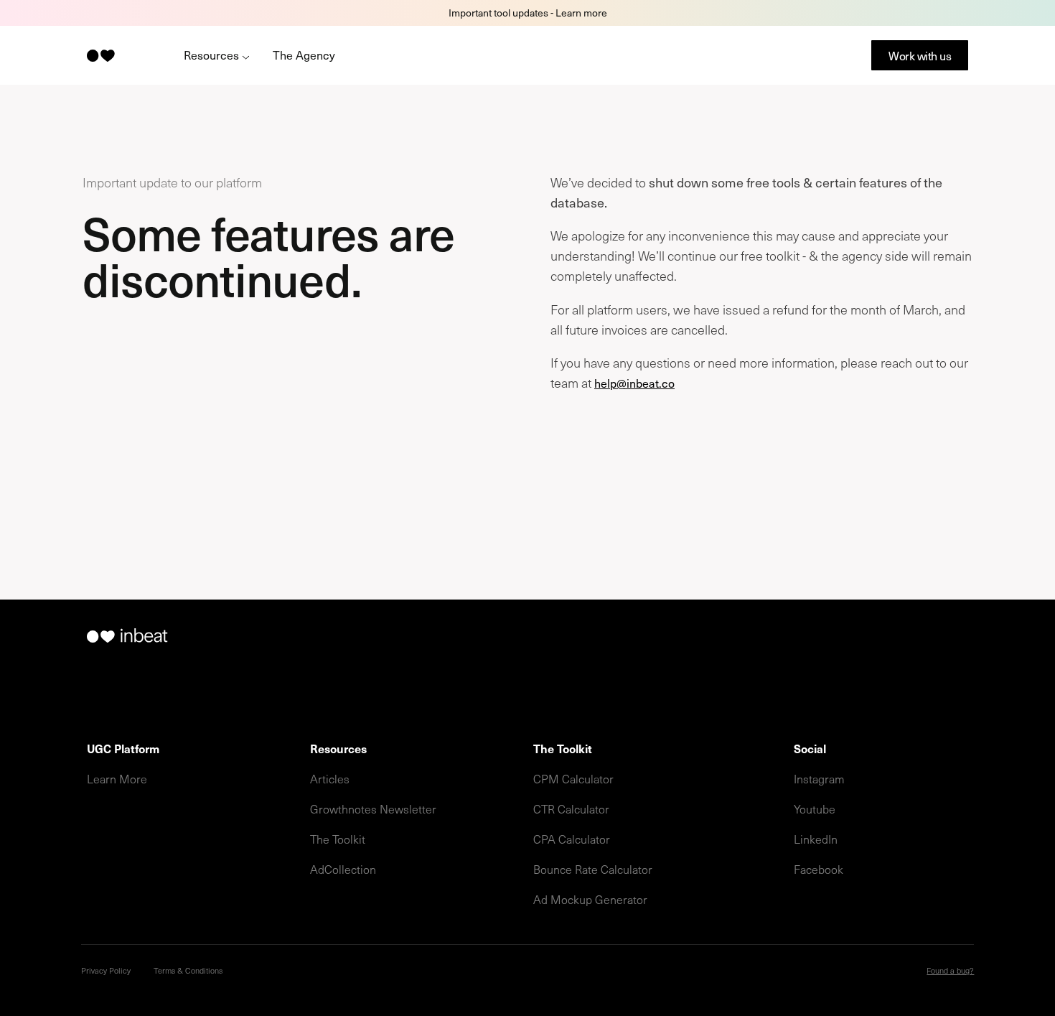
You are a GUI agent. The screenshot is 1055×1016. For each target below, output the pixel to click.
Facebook (818, 868)
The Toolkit (337, 838)
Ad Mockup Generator (590, 899)
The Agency (304, 54)
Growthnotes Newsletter (373, 808)
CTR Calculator (571, 808)
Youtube (814, 808)
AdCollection (343, 868)
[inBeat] (100, 56)
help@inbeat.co (634, 382)
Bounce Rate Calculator (592, 868)
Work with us (919, 55)
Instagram (819, 778)
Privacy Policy (106, 970)
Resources (213, 54)
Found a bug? (950, 970)
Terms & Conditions (188, 970)
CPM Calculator (573, 778)
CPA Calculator (571, 838)
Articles (330, 778)
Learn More (117, 778)
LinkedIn (816, 838)
